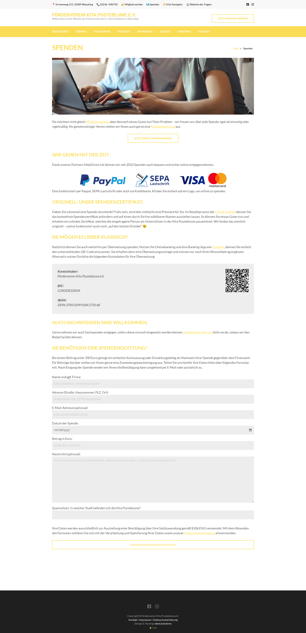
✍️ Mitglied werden (132, 4)
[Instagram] (252, 4)
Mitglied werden (97, 122)
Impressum (145, 619)
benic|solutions (163, 623)
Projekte (124, 31)
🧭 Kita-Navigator (173, 4)
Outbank (218, 247)
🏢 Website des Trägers (199, 4)
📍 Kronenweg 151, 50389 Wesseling (72, 4)
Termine (81, 31)
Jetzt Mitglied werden (233, 18)
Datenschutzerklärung (199, 533)
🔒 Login (153, 627)
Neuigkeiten (60, 31)
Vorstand (184, 31)
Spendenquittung (163, 126)
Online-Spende (225, 212)
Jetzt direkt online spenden (153, 138)
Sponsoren (145, 31)
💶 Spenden (152, 4)
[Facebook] (247, 4)
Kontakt (204, 31)
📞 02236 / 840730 (107, 4)
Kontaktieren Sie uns (198, 332)
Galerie (165, 31)
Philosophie (102, 31)
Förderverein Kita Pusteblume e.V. (94, 15)
